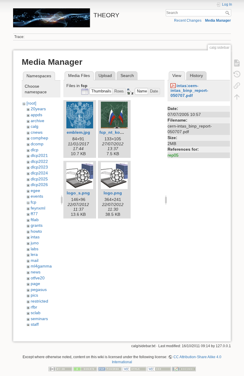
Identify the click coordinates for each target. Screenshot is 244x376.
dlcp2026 (39, 184)
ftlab (35, 219)
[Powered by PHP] (110, 369)
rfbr (34, 307)
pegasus (39, 289)
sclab (35, 312)
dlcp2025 (39, 179)
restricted (39, 301)
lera (34, 254)
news (35, 272)
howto (36, 231)
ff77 (34, 213)
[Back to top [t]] (237, 97)
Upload (105, 75)
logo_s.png (78, 193)
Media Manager (218, 20)
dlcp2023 (39, 167)
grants (37, 225)
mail (34, 260)
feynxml (38, 208)
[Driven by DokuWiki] (184, 369)
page (35, 283)
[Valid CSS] (159, 369)
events (37, 196)
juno (35, 242)
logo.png (113, 193)
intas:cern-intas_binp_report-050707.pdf (189, 90)
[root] (31, 103)
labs (34, 248)
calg (34, 126)
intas (35, 237)
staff (35, 324)
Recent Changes (187, 20)
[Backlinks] (237, 85)
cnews (37, 132)
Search (228, 13)
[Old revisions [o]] (237, 74)
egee (35, 190)
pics (34, 295)
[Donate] (85, 369)
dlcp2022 (39, 161)
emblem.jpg (78, 132)
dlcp (34, 149)
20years (38, 108)
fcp (33, 202)
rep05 (173, 155)
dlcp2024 (39, 173)
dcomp (37, 143)
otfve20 (38, 278)
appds (36, 114)
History (196, 75)
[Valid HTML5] (134, 369)
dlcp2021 (39, 155)
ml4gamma (41, 266)
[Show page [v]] (237, 63)
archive (37, 120)
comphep (39, 138)
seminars (39, 318)
